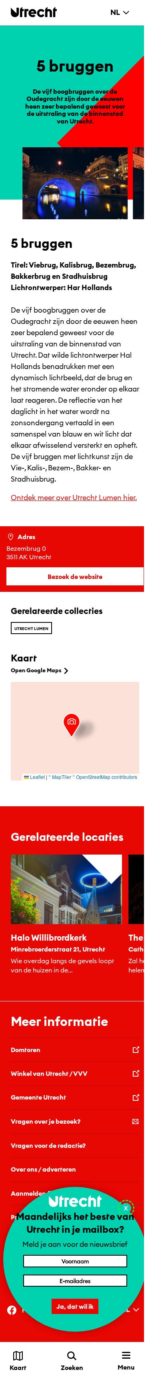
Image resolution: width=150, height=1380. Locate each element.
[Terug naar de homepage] (34, 12)
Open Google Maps (36, 670)
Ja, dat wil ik (75, 1306)
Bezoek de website (75, 577)
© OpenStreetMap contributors (104, 776)
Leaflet (37, 776)
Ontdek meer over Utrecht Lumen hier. (74, 497)
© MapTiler (59, 776)
